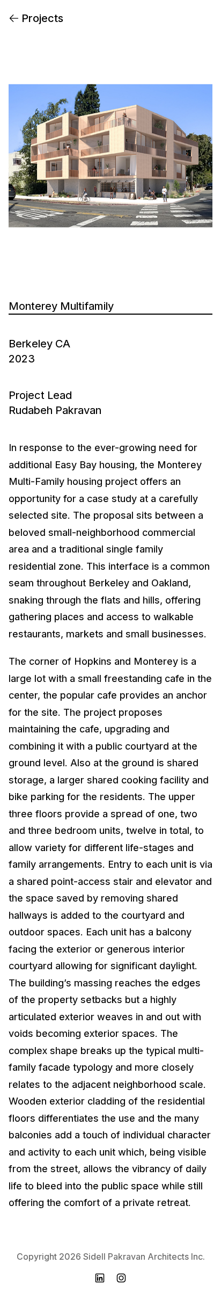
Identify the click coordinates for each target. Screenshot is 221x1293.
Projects (42, 18)
